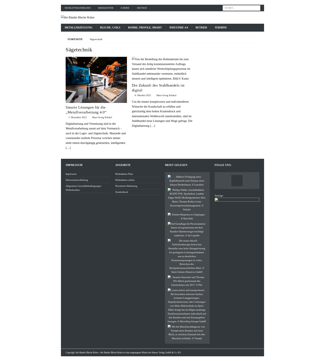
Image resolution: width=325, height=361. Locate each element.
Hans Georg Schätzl (102, 117)
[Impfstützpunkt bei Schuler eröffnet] (187, 200)
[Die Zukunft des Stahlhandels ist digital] (162, 69)
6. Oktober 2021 (143, 95)
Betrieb (201, 27)
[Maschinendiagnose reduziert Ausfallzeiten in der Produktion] (187, 332)
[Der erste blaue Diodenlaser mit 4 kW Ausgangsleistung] (187, 181)
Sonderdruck (121, 192)
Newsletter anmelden (78, 8)
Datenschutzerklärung (77, 180)
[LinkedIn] (237, 180)
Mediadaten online (125, 180)
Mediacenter (105, 8)
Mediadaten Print (124, 174)
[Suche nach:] (241, 7)
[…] (68, 147)
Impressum (71, 174)
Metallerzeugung (78, 27)
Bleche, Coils (110, 27)
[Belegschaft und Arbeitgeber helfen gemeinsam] (187, 217)
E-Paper (125, 8)
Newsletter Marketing (126, 186)
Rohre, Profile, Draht (145, 27)
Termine (221, 27)
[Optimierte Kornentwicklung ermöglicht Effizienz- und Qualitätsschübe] (187, 256)
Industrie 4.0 (178, 27)
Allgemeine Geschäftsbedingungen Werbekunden (83, 188)
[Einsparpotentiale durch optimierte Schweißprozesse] (187, 230)
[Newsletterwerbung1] (237, 233)
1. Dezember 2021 (77, 117)
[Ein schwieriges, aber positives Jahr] (187, 281)
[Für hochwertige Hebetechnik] (187, 306)
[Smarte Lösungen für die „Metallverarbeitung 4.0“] (96, 80)
